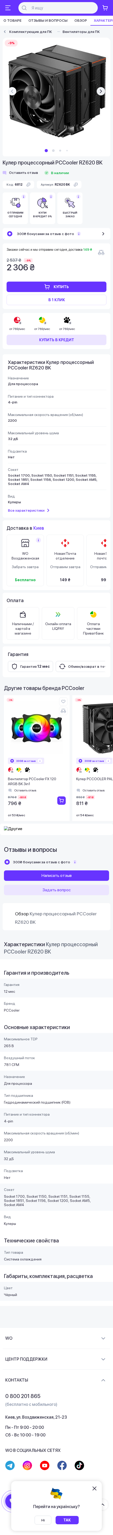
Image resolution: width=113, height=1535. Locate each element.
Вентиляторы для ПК (81, 32)
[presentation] (12, 91)
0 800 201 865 (22, 1396)
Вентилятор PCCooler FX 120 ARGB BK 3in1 (32, 781)
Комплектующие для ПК (30, 32)
